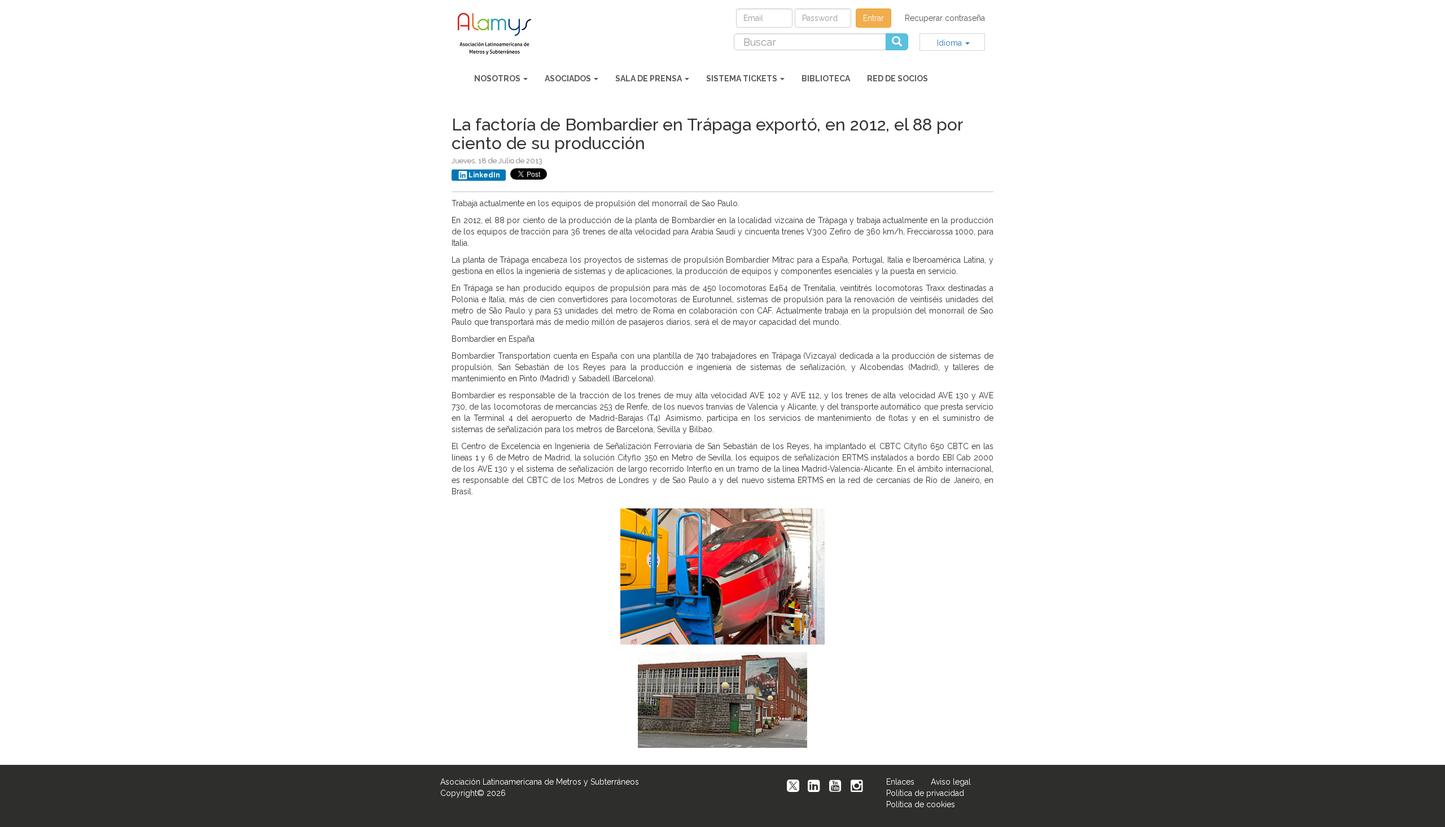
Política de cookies (920, 804)
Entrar (873, 18)
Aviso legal (951, 781)
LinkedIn (484, 175)
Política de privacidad (925, 793)
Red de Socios (897, 78)
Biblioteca (826, 78)
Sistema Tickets (742, 78)
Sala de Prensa (649, 78)
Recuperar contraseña (945, 18)
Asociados (569, 78)
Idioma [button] (950, 42)
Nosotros (498, 78)
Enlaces (900, 781)
